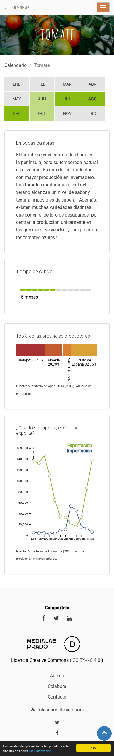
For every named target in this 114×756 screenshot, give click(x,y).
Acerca (57, 676)
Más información (40, 751)
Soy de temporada (17, 7)
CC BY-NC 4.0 (86, 660)
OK (93, 747)
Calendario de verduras (59, 710)
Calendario (15, 65)
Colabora (57, 686)
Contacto (57, 697)
